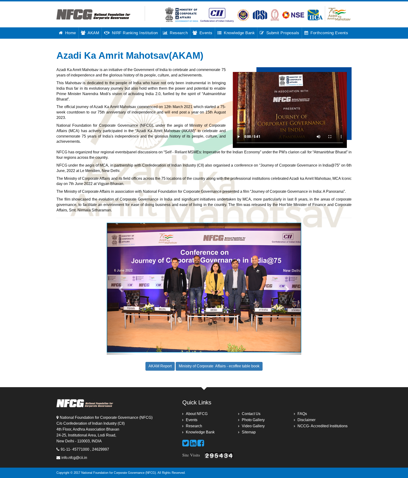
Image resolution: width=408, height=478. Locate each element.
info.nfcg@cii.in (74, 458)
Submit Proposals (282, 33)
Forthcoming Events (329, 33)
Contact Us (251, 414)
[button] (121, 289)
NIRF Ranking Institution (135, 33)
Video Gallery (253, 426)
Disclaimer (306, 420)
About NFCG (197, 414)
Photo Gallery (253, 420)
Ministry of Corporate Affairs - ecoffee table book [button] (219, 366)
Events (206, 33)
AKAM (93, 33)
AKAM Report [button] (160, 366)
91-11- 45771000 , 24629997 (85, 449)
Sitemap (249, 432)
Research (179, 33)
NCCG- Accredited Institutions (323, 426)
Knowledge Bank (239, 33)
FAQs (302, 414)
